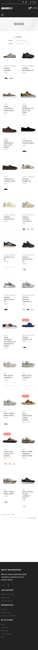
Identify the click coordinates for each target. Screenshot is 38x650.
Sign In (3, 624)
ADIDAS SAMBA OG (26, 180)
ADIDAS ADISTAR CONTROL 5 (27, 219)
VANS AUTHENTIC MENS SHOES (9, 108)
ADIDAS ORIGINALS (10, 66)
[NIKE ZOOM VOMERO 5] (4, 385)
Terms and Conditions (8, 616)
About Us (4, 609)
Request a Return (7, 601)
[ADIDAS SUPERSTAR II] (4, 227)
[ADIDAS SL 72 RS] (4, 267)
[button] (32, 8)
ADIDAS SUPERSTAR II (9, 218)
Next (34, 518)
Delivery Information (8, 594)
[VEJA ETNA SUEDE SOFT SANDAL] (5, 463)
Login (34, 2)
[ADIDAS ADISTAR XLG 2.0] (24, 269)
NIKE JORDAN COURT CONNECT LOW (27, 495)
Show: (11, 43)
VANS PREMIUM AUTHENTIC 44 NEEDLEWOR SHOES (10, 341)
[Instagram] (8, 585)
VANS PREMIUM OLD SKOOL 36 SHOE (27, 109)
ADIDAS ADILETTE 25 (27, 338)
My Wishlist (4, 631)
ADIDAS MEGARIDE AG (28, 69)
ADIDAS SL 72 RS (9, 258)
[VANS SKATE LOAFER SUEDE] (24, 151)
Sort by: (10, 40)
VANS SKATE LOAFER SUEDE (28, 142)
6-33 (30, 518)
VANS (5, 104)
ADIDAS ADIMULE (7, 69)
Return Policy (5, 598)
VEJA (23, 411)
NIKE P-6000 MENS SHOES (9, 414)
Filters (18, 37)
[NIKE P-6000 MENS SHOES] (6, 423)
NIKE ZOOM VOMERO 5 (8, 376)
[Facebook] (3, 585)
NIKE (5, 373)
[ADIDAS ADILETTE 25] (24, 347)
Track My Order (6, 634)
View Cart (4, 627)
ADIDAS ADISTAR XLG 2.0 (27, 259)
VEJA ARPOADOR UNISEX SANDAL (27, 416)
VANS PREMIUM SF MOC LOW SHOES (8, 144)
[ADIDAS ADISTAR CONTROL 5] (24, 229)
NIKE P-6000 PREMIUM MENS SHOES (27, 453)
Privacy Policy (5, 613)
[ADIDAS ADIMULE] (6, 78)
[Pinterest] (26, 2)
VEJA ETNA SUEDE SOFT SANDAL (9, 453)
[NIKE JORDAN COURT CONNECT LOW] (24, 506)
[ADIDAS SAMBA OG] (22, 189)
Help (2, 637)
